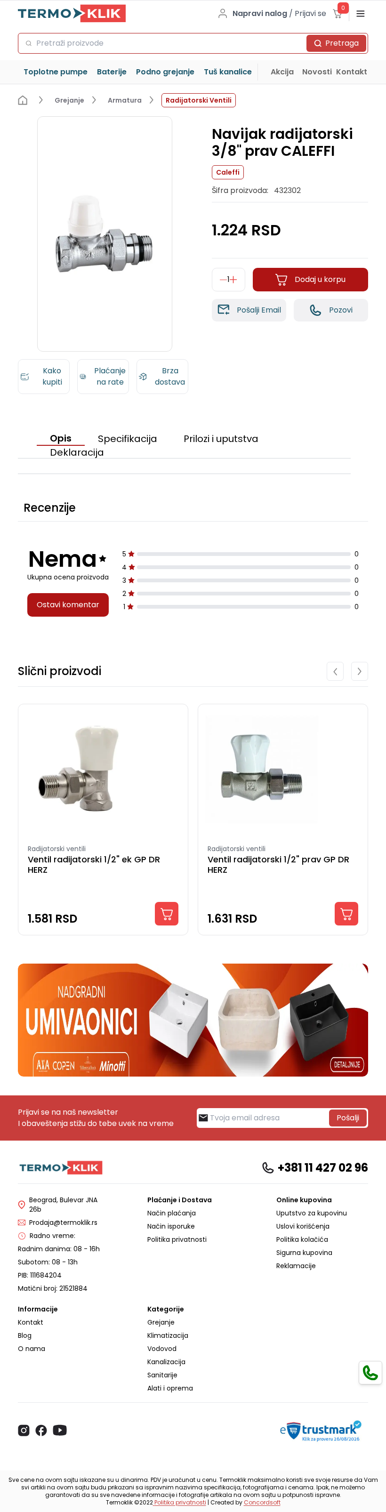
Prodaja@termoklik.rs (63, 1222)
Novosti (317, 71)
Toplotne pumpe (56, 71)
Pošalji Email (259, 310)
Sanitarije (162, 1375)
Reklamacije (296, 1266)
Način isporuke (171, 1226)
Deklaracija (77, 452)
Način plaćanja (171, 1213)
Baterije (112, 71)
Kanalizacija (166, 1362)
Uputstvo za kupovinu (311, 1213)
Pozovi (341, 310)
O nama (31, 1348)
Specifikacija (127, 438)
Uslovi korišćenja (303, 1226)
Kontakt (351, 71)
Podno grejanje (165, 71)
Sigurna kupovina (304, 1252)
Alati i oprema (170, 1388)
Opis (61, 438)
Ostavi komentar (68, 604)
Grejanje (161, 1322)
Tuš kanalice (228, 71)
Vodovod (162, 1348)
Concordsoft (262, 1502)
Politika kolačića (302, 1239)
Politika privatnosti (177, 1239)
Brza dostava (170, 376)
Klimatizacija (167, 1335)
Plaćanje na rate (110, 376)
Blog (25, 1335)
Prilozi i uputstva (221, 438)
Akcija (282, 71)
